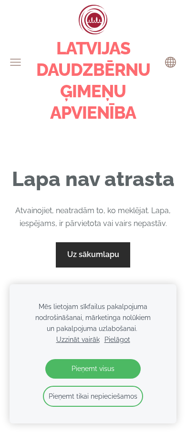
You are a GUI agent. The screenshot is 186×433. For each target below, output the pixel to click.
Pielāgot (117, 339)
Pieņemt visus (93, 368)
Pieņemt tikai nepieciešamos (93, 396)
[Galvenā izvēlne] (15, 62)
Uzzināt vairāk (78, 339)
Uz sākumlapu (93, 254)
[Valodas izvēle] (170, 62)
